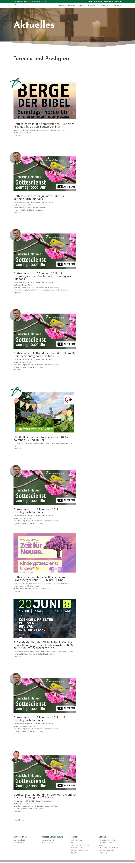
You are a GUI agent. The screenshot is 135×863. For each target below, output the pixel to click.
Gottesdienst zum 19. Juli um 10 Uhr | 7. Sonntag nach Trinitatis (39, 197)
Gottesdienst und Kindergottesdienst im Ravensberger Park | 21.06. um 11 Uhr (39, 578)
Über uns (116, 6)
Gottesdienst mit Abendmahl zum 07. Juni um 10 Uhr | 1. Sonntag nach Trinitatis (45, 796)
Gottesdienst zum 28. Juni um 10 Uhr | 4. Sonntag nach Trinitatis (40, 510)
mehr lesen (18, 135)
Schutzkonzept (108, 1)
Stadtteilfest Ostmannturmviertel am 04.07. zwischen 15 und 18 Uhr (41, 438)
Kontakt (89, 1)
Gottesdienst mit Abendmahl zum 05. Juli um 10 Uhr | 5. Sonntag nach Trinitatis (44, 354)
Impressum (118, 1)
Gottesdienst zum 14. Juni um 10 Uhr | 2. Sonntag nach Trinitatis (40, 718)
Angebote (104, 6)
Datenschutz (98, 1)
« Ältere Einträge (19, 820)
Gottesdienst (91, 6)
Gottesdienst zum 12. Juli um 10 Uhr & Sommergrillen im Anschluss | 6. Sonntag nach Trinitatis (43, 276)
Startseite (61, 6)
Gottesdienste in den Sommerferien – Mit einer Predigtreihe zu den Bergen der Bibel (44, 125)
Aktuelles (71, 6)
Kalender (81, 6)
